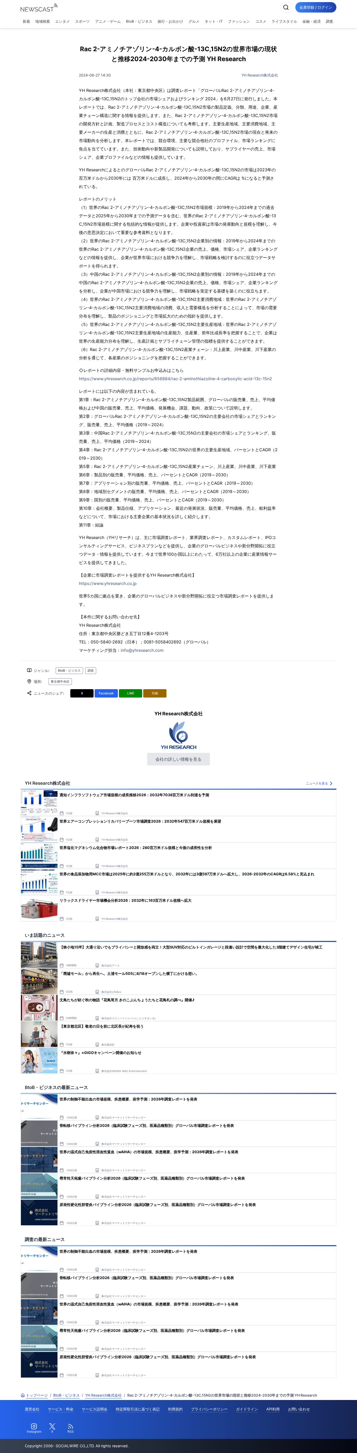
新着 (26, 21)
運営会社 (32, 1409)
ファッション (239, 21)
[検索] (286, 7)
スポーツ (82, 21)
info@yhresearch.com (142, 650)
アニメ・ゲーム (108, 21)
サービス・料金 (60, 1409)
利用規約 (175, 1409)
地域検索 (42, 21)
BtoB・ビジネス (139, 21)
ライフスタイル (284, 21)
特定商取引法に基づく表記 (138, 1409)
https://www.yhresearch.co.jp (108, 583)
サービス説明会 (94, 1409)
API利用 (273, 1409)
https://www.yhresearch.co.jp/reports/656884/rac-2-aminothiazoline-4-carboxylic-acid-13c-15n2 (175, 378)
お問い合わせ (299, 1409)
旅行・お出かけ (170, 21)
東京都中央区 (60, 681)
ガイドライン (247, 1409)
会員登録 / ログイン (316, 7)
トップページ (37, 1395)
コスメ (260, 21)
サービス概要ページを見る (318, 1441)
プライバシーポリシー (209, 1409)
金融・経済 (311, 21)
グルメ (193, 21)
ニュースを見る (317, 783)
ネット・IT (214, 21)
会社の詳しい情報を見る (178, 759)
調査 (329, 21)
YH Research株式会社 (259, 75)
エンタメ (62, 21)
